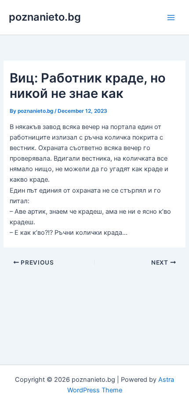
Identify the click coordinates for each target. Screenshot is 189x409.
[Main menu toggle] (171, 17)
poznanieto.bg (45, 17)
